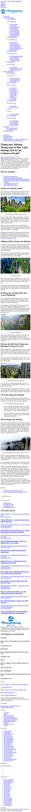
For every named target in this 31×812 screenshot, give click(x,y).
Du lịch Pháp (13, 88)
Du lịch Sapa (13, 25)
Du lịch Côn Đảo (14, 59)
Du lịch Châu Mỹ (11, 100)
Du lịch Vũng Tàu (14, 60)
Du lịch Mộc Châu (15, 27)
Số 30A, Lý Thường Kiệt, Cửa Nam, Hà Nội (16, 684)
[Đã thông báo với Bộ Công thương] (10, 706)
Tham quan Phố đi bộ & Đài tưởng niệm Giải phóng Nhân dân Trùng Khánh (14, 612)
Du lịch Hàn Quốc (14, 81)
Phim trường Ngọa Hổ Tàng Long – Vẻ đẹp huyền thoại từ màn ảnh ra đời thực (15, 531)
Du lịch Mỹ (13, 106)
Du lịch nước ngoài (9, 71)
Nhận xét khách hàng (9, 717)
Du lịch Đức (13, 95)
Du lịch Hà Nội (14, 24)
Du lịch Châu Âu (11, 82)
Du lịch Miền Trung (12, 37)
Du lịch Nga (13, 99)
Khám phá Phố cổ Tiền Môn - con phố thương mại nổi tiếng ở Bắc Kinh (13, 592)
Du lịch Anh (13, 92)
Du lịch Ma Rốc (14, 125)
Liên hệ (2, 2)
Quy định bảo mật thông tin (11, 718)
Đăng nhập (3, 7)
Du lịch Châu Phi (11, 115)
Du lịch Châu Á (11, 73)
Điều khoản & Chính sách (10, 720)
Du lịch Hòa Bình (14, 34)
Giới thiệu (6, 712)
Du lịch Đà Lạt (14, 42)
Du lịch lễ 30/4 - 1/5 (15, 70)
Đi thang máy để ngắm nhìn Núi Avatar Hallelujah (16, 179)
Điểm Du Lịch (7, 503)
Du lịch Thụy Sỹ (14, 93)
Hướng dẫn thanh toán (9, 721)
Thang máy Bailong (6, 158)
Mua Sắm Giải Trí (8, 506)
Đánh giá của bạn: (6, 496)
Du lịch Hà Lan (14, 90)
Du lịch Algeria (14, 123)
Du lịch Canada (14, 107)
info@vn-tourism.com (9, 692)
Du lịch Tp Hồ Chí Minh (16, 56)
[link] (7, 707)
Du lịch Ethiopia (14, 121)
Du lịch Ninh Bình (15, 33)
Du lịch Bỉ (12, 89)
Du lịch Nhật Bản (14, 79)
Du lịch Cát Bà (14, 28)
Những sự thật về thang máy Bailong (13, 178)
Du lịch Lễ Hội (11, 62)
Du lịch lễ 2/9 (13, 67)
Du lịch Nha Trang (15, 46)
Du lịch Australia (14, 114)
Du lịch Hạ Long (14, 30)
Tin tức (5, 714)
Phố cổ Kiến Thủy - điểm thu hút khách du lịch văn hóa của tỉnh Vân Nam (15, 572)
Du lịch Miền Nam (11, 51)
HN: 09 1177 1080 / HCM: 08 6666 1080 (11, 1)
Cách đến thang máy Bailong (11, 183)
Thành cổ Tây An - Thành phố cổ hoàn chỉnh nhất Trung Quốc (13, 562)
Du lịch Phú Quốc (14, 57)
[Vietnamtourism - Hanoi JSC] (12, 13)
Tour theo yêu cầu (8, 131)
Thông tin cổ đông (8, 715)
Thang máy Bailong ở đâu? (10, 176)
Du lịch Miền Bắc (11, 19)
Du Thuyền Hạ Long (12, 128)
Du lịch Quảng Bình (15, 45)
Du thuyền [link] (6, 126)
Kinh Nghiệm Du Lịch (9, 507)
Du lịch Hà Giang (14, 35)
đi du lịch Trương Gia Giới (9, 238)
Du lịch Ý (12, 96)
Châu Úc (9, 109)
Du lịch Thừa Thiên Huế (16, 48)
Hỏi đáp (6, 722)
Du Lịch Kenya (14, 122)
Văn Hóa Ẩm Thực (9, 504)
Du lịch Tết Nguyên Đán (16, 68)
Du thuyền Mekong (12, 129)
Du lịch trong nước (8, 17)
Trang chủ (6, 16)
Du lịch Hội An (14, 44)
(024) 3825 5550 (7, 687)
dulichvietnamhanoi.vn (11, 695)
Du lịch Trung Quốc (15, 78)
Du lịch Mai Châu (14, 31)
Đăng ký (3, 5)
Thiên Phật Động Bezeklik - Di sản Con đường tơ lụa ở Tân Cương (13, 542)
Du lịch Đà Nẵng (14, 49)
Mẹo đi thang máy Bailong (10, 185)
